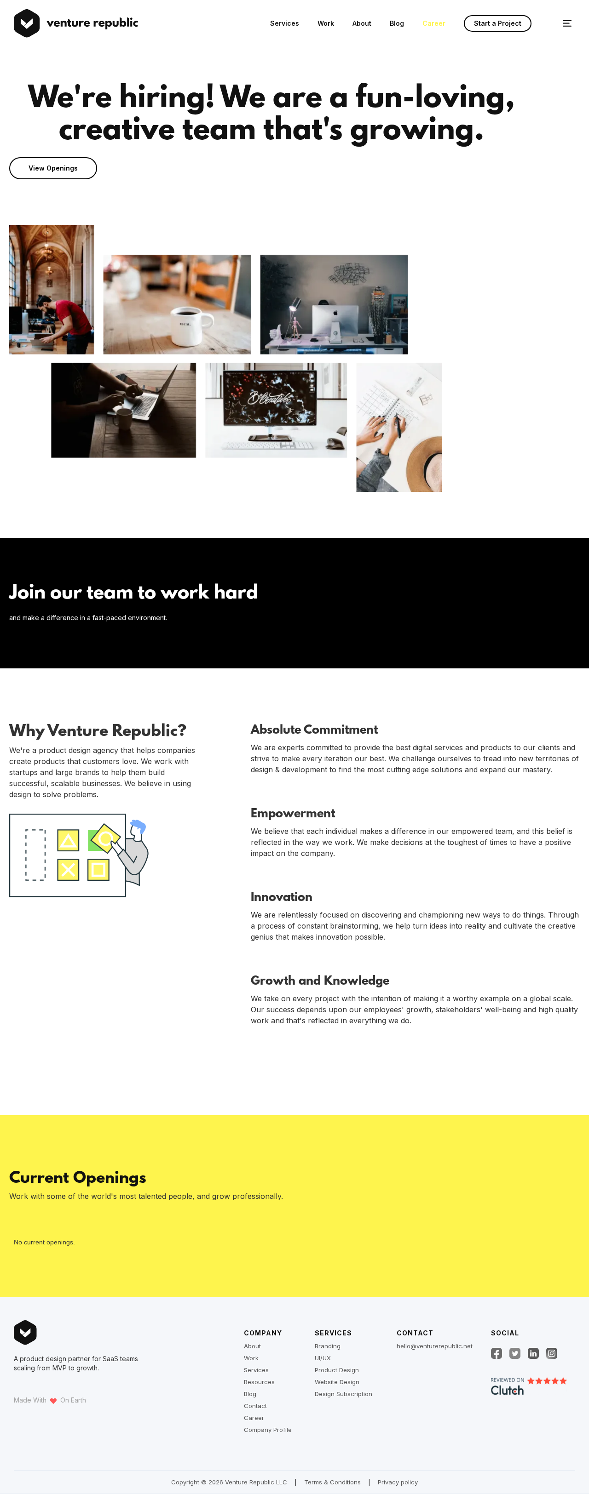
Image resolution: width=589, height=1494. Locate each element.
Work (326, 23)
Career (433, 23)
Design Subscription (343, 1393)
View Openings (53, 168)
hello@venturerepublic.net (435, 1346)
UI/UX (323, 1358)
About (361, 23)
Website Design (337, 1382)
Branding (328, 1346)
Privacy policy (398, 1482)
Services (284, 23)
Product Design (337, 1370)
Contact (255, 1405)
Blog (397, 23)
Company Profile (268, 1429)
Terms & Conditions (332, 1482)
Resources (259, 1382)
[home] (27, 23)
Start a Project (497, 23)
